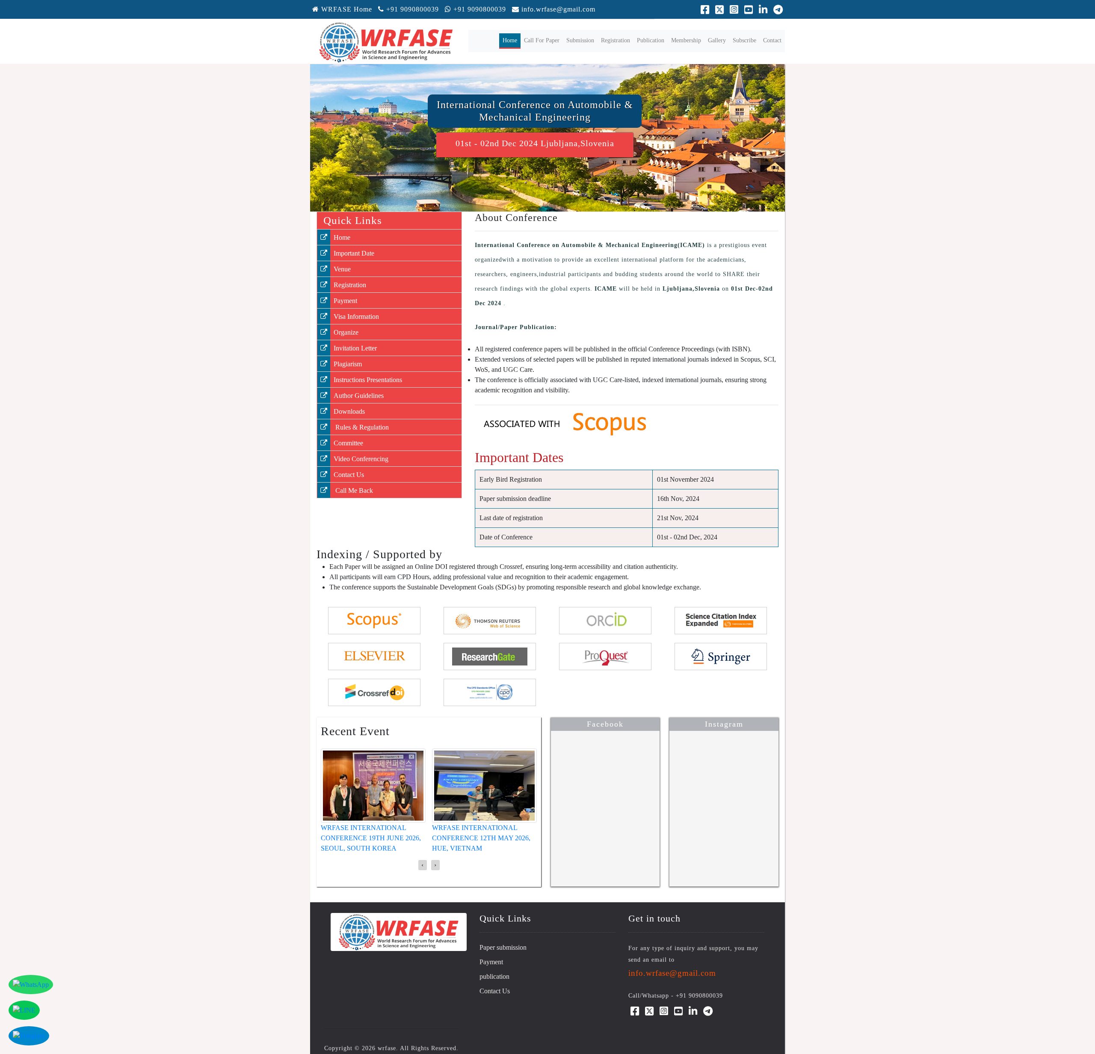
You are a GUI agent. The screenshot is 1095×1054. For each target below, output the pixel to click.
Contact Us (349, 474)
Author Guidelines (359, 395)
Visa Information (356, 316)
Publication (650, 40)
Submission (580, 40)
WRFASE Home (345, 9)
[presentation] (422, 865)
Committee (348, 443)
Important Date (354, 253)
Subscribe (744, 40)
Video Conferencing (361, 458)
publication (494, 976)
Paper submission (503, 947)
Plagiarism (348, 364)
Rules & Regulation (361, 427)
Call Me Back (353, 490)
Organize (346, 332)
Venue (342, 269)
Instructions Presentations (368, 379)
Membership (686, 40)
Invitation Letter (355, 348)
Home (512, 40)
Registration (615, 40)
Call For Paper (541, 40)
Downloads (349, 411)
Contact (772, 40)
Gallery (717, 40)
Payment (345, 300)
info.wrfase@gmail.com (558, 9)
